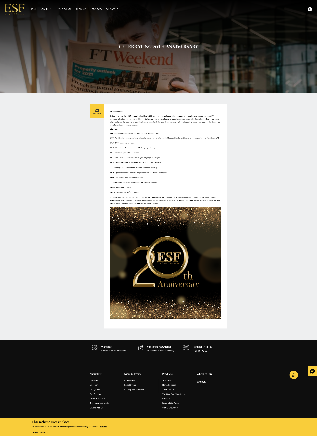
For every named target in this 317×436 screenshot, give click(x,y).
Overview (94, 380)
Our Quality (95, 390)
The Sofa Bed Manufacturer (174, 394)
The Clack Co (168, 390)
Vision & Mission (97, 399)
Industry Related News (134, 390)
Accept (35, 432)
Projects (97, 9)
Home (33, 9)
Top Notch (166, 380)
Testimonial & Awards (99, 403)
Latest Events (130, 385)
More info (103, 426)
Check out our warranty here (113, 351)
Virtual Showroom (170, 408)
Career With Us (96, 408)
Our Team (94, 385)
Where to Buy (204, 374)
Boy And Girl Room (170, 403)
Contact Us (112, 9)
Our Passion (95, 394)
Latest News (129, 380)
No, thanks (44, 432)
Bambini (166, 399)
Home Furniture (169, 385)
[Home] (15, 9)
